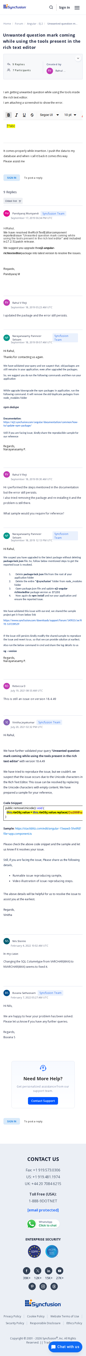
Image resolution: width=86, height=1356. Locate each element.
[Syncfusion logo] (20, 6)
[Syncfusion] (43, 1302)
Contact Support (43, 1101)
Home (7, 23)
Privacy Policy (12, 1316)
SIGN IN (11, 1121)
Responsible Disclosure (45, 1323)
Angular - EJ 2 (35, 23)
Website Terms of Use (64, 1316)
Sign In (64, 7)
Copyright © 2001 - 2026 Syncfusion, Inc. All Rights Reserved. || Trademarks (43, 1340)
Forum (19, 23)
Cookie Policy (35, 1316)
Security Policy (15, 1323)
